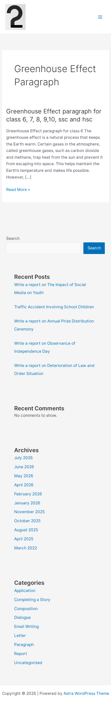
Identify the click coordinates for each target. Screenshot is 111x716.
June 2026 (24, 466)
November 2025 (29, 511)
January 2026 (27, 503)
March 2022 (25, 547)
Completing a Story (32, 599)
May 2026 (23, 475)
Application (24, 590)
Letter (20, 635)
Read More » (18, 190)
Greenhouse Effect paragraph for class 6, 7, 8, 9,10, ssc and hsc (53, 115)
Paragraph (24, 644)
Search (13, 238)
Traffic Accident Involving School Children (54, 306)
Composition (26, 608)
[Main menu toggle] (100, 16)
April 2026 (24, 484)
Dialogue (22, 617)
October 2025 (27, 520)
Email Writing (26, 626)
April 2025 (23, 538)
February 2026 (28, 493)
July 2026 (23, 457)
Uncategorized (28, 662)
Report (20, 653)
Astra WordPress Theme (86, 693)
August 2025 (26, 529)
